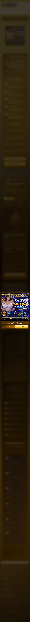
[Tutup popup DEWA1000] (27, 294)
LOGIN (8, 326)
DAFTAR (22, 326)
